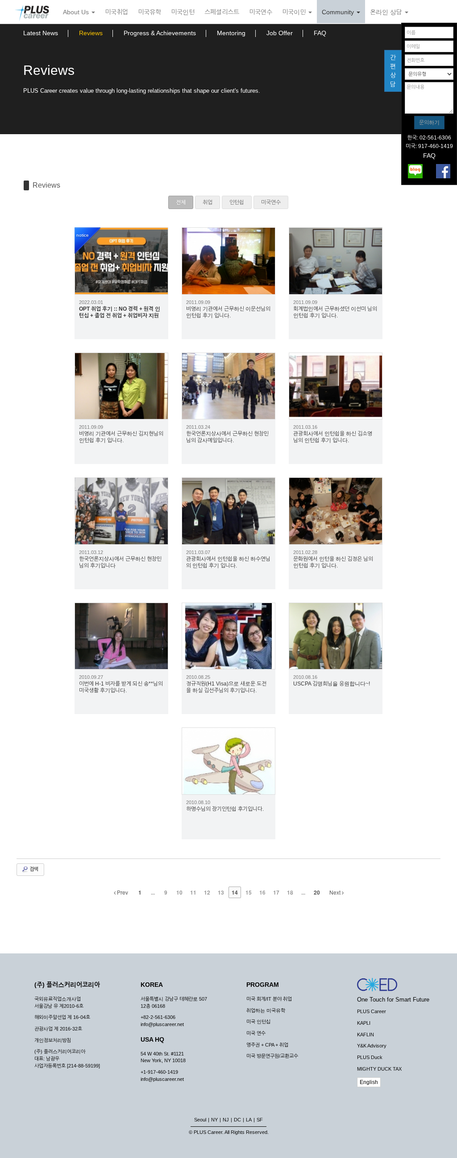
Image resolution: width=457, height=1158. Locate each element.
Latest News (40, 33)
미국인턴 (183, 12)
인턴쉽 (236, 202)
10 (179, 892)
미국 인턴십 (258, 1021)
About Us (77, 12)
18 (290, 892)
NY (214, 1119)
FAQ (320, 33)
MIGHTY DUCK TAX (379, 1069)
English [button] (369, 1082)
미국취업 (116, 12)
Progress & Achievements (160, 33)
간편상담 (393, 71)
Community (339, 12)
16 (262, 892)
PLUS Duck (369, 1057)
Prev (122, 892)
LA (249, 1119)
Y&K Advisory (371, 1045)
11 (193, 892)
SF (260, 1119)
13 (221, 892)
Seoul (200, 1119)
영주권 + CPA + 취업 (267, 1044)
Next (335, 892)
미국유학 (149, 12)
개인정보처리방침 (52, 1040)
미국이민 (294, 12)
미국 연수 (256, 1033)
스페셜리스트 (221, 12)
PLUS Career (371, 1011)
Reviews (91, 33)
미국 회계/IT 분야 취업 (269, 999)
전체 (181, 202)
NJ (226, 1119)
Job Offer (279, 33)
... (153, 892)
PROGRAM (262, 984)
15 (248, 892)
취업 (207, 202)
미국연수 (260, 12)
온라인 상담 (387, 12)
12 (207, 892)
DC (237, 1119)
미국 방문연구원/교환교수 (272, 1056)
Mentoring (231, 33)
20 (317, 892)
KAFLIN (365, 1034)
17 (276, 892)
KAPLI (363, 1023)
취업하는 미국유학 (265, 1010)
